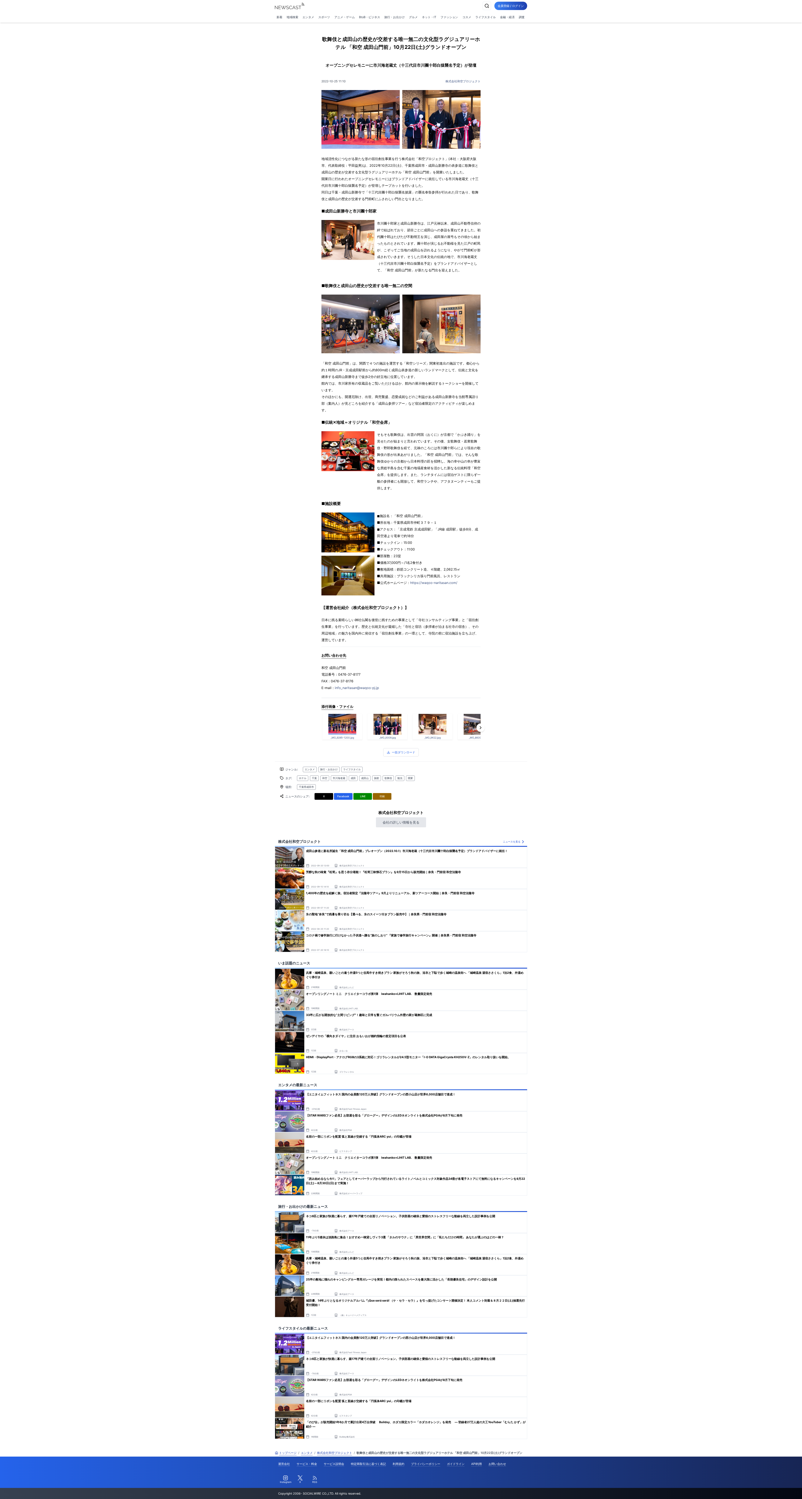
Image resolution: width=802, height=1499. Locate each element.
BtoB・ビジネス (369, 17)
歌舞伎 (388, 778)
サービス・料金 (307, 1464)
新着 (279, 17)
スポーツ (324, 17)
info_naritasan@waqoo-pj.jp (357, 688)
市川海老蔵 (339, 778)
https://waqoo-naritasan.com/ (433, 583)
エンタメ (308, 17)
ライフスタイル (485, 17)
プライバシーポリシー (425, 1464)
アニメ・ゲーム (344, 17)
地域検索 (292, 17)
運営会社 (284, 1464)
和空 (324, 778)
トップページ (288, 1453)
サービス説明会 (334, 1464)
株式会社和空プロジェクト (463, 81)
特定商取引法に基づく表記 (368, 1464)
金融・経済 (507, 17)
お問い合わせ (497, 1464)
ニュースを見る (511, 841)
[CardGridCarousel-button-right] (480, 727)
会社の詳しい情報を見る (401, 822)
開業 (410, 778)
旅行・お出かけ (394, 17)
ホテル (302, 778)
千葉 (314, 778)
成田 (353, 778)
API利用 (476, 1464)
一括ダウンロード (403, 752)
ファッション (449, 17)
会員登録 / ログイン (511, 6)
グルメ (413, 17)
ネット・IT (429, 17)
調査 (522, 17)
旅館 (376, 778)
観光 (399, 778)
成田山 (365, 778)
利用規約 (398, 1464)
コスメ (466, 17)
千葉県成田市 (306, 786)
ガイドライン (455, 1464)
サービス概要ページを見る (770, 1490)
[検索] (487, 6)
